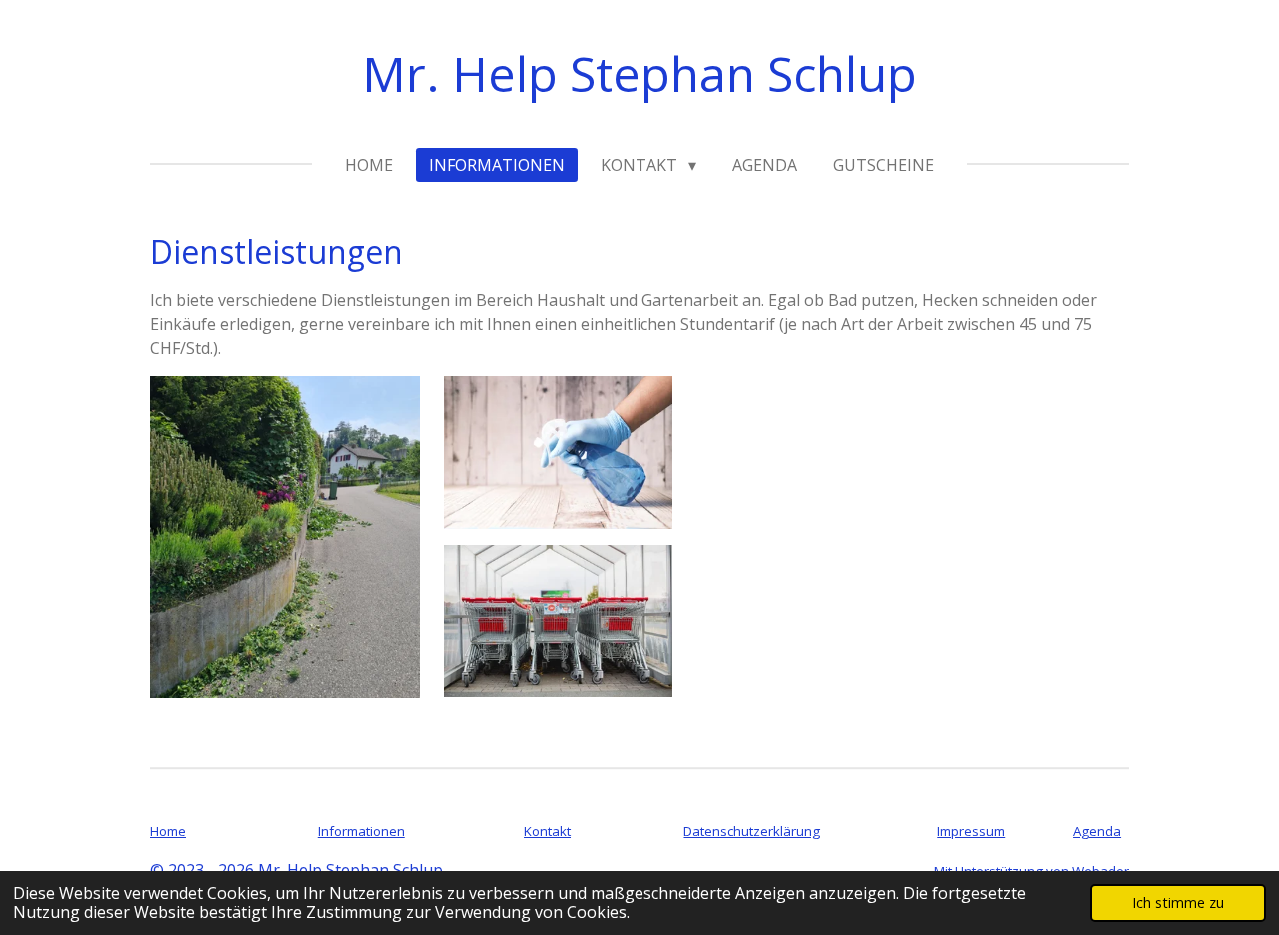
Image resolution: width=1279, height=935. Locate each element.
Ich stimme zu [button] (1178, 902)
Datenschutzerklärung (751, 831)
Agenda (1097, 831)
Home (168, 831)
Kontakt (547, 831)
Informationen (361, 831)
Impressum (971, 831)
